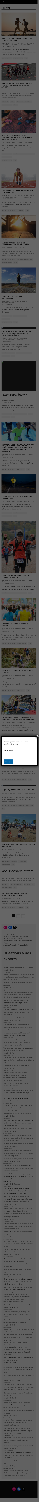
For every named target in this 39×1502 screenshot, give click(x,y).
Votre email (9, 750)
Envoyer (8, 761)
